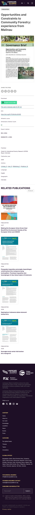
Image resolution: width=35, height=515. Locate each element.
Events (4, 430)
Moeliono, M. (24, 166)
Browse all (30, 190)
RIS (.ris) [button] (4, 133)
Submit (28, 491)
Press (3, 433)
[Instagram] (11, 91)
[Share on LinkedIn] (8, 91)
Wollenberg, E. (17, 166)
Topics (4, 447)
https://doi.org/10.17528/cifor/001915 (11, 114)
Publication (5, 9)
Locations (5, 425)
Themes (4, 444)
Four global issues (7, 441)
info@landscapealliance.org (9, 476)
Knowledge (5, 423)
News (4, 428)
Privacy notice (6, 509)
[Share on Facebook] (2, 91)
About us (4, 418)
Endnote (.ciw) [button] (6, 137)
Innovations (5, 450)
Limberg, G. (4, 166)
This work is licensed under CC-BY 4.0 (11, 107)
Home (4, 416)
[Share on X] (5, 91)
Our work (4, 420)
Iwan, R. (10, 166)
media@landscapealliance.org (10, 482)
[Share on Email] (15, 91)
